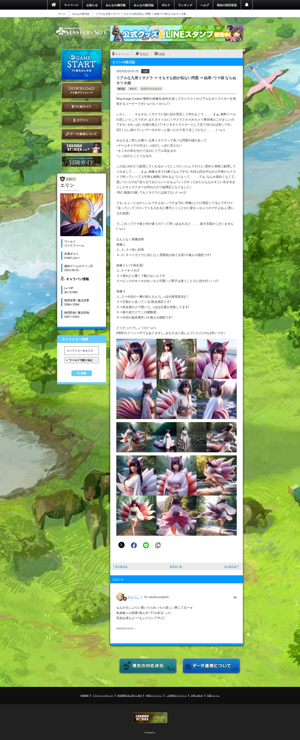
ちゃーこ (133, 597)
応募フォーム (213, 695)
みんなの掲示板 (116, 5)
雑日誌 (121, 88)
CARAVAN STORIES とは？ (81, 147)
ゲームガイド (81, 161)
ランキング (185, 5)
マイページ (71, 5)
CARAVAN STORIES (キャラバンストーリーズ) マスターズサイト (81, 32)
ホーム (62, 14)
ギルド (166, 5)
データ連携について (81, 134)
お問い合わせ (197, 695)
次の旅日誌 (230, 566)
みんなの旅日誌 (144, 5)
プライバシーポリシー (103, 695)
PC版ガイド (81, 106)
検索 (83, 373)
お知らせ (92, 5)
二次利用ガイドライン (176, 695)
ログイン (81, 120)
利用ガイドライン (154, 695)
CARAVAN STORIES (150, 717)
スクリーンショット (151, 88)
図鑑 (162, 54)
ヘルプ (204, 5)
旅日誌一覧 (176, 566)
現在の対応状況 (227, 5)
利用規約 (85, 695)
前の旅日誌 (121, 566)
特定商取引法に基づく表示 (129, 695)
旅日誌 (144, 54)
